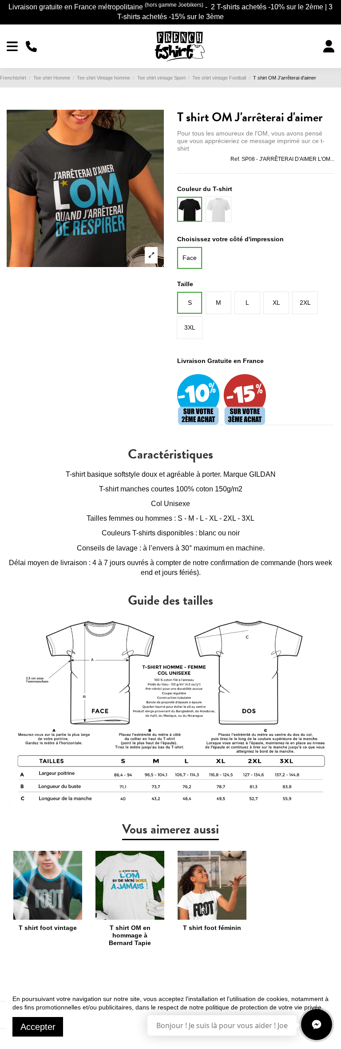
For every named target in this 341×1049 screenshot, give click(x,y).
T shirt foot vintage (48, 927)
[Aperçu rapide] (47, 916)
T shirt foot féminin (212, 927)
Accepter (38, 1027)
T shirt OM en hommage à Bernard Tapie (130, 935)
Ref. (235, 159)
